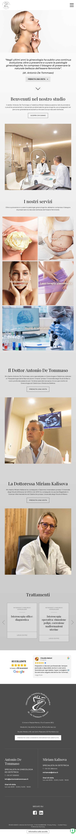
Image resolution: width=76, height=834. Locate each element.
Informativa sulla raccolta (38, 832)
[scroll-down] (38, 88)
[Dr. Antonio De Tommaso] (6, 5)
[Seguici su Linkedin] (41, 812)
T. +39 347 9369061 (12, 775)
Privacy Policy (51, 825)
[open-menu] (71, 5)
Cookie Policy (62, 825)
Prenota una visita (38, 389)
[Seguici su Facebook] (35, 812)
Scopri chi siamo (38, 115)
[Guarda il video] (38, 157)
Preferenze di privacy (38, 826)
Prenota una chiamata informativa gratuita (38, 738)
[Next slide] (72, 622)
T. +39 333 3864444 (50, 769)
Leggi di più (22, 635)
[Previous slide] (3, 622)
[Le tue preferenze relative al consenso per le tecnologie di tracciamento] (72, 830)
